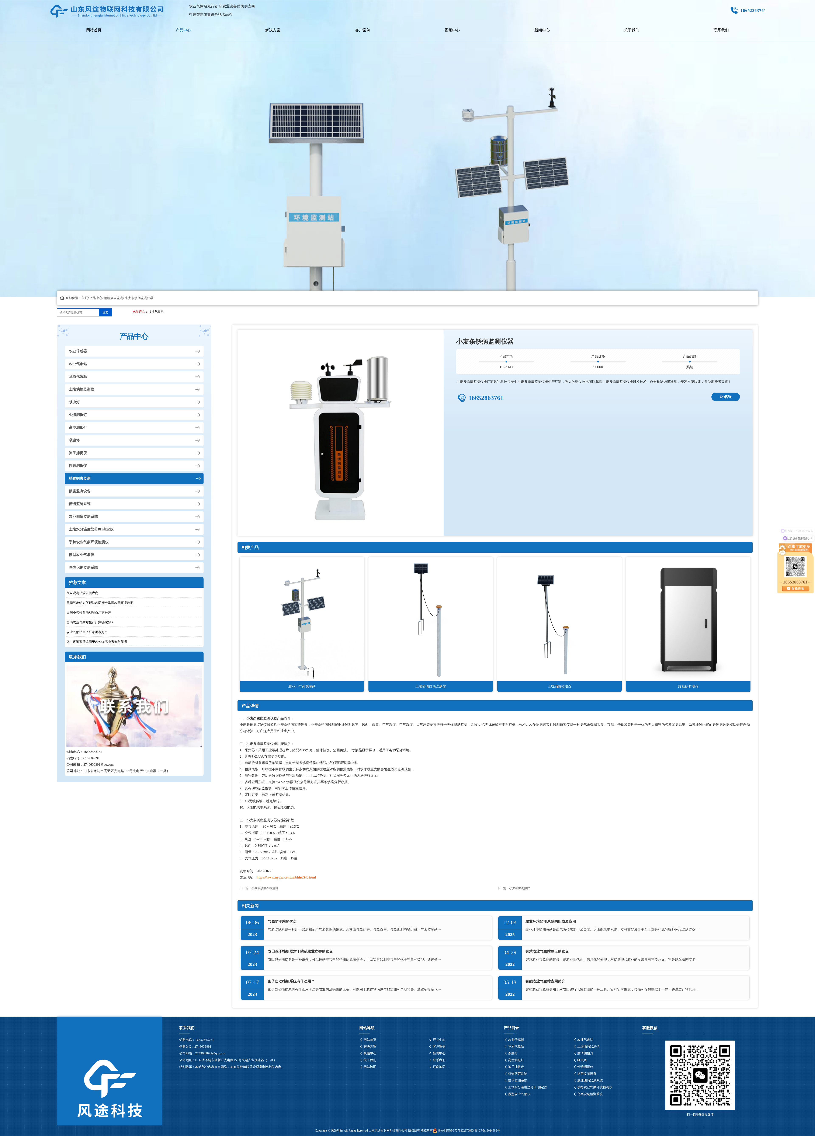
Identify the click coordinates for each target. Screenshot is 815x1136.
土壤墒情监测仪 (81, 389)
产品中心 (183, 30)
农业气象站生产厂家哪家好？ (87, 632)
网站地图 (370, 1067)
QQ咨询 (726, 397)
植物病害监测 (113, 298)
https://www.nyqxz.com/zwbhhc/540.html (286, 877)
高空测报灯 (78, 427)
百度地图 (439, 1067)
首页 (85, 298)
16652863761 (485, 397)
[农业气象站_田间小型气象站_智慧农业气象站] (107, 9)
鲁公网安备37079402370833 (456, 1130)
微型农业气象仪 (81, 555)
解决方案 (273, 30)
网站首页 (93, 30)
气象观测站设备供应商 (82, 593)
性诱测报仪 (78, 466)
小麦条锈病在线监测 (265, 888)
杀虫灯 (74, 402)
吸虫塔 (74, 440)
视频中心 (452, 30)
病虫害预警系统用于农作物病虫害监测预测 (96, 642)
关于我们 (631, 30)
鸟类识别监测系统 (83, 567)
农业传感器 (78, 351)
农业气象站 (156, 311)
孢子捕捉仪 (78, 453)
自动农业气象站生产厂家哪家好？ (90, 622)
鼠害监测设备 (80, 491)
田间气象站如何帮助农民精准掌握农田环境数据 (99, 602)
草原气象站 (78, 377)
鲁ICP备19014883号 (487, 1130)
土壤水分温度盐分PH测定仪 (91, 529)
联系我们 (721, 30)
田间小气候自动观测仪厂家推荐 (88, 612)
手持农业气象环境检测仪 (89, 542)
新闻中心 (542, 30)
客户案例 (362, 30)
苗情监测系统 (80, 504)
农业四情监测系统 (83, 517)
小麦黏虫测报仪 (519, 888)
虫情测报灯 (78, 415)
